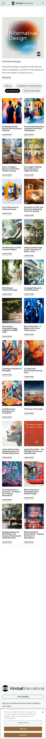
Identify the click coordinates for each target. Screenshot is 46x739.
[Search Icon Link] (43, 3)
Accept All (22, 735)
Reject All (23, 729)
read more (6, 77)
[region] (23, 724)
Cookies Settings (23, 722)
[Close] (42, 712)
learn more (7, 134)
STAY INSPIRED (23, 697)
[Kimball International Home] (22, 3)
